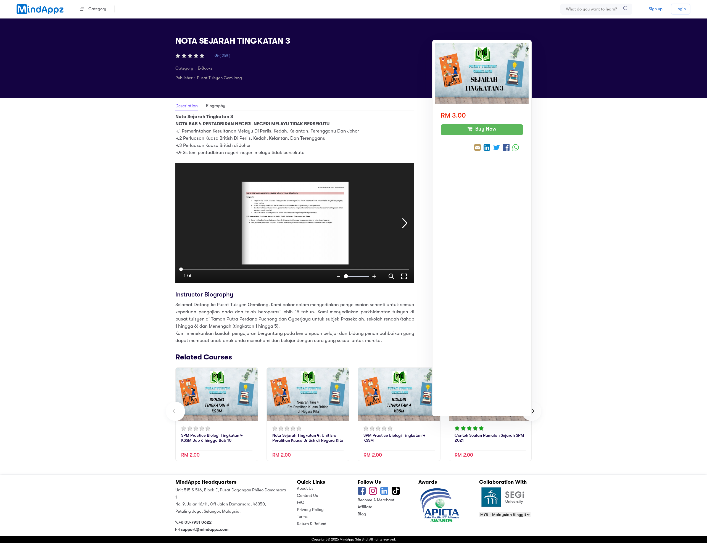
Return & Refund (311, 523)
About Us (305, 488)
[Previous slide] (175, 411)
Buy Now (485, 129)
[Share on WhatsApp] (515, 148)
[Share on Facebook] (506, 148)
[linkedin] (384, 492)
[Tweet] (496, 148)
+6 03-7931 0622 (195, 522)
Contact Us (307, 495)
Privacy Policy (310, 509)
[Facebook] (362, 492)
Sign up (656, 8)
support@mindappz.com (204, 529)
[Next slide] (531, 411)
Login (681, 8)
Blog (362, 514)
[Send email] (477, 148)
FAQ (300, 502)
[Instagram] (373, 492)
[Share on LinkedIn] (487, 148)
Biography (215, 105)
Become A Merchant (376, 499)
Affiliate (365, 506)
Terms (302, 516)
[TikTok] (396, 492)
